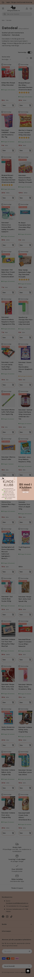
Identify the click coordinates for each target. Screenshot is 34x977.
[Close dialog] (1, 477)
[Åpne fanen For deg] (28, 971)
